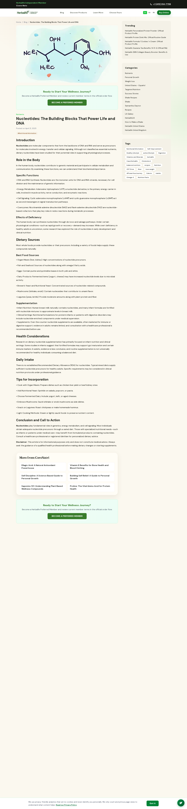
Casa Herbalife (132, 161)
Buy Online (164, 12)
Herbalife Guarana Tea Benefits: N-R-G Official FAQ (146, 48)
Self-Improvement (154, 149)
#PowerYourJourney (134, 173)
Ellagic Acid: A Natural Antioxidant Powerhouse (38, 466)
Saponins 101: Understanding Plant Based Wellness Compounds (42, 487)
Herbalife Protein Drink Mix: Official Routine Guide (145, 37)
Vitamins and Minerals (135, 157)
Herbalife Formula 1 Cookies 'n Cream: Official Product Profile (144, 42)
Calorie (149, 173)
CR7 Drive (130, 169)
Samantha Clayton (133, 106)
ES (149, 13)
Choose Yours (115, 12)
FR (154, 13)
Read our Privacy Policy (66, 805)
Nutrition (157, 165)
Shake (127, 102)
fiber (140, 169)
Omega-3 (130, 177)
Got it (153, 803)
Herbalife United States (135, 126)
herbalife (150, 157)
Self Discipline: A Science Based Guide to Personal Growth (42, 477)
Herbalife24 (130, 118)
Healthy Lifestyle (133, 153)
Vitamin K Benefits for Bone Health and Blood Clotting (89, 466)
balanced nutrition (133, 165)
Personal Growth (132, 77)
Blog (62, 12)
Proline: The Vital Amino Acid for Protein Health (90, 487)
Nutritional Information (135, 149)
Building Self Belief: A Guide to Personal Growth (89, 477)
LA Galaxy (129, 114)
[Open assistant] (180, 802)
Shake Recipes (131, 97)
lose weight (150, 169)
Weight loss (130, 81)
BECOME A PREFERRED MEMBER (67, 102)
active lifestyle (148, 153)
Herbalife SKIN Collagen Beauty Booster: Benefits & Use (146, 53)
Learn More (98, 12)
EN (145, 13)
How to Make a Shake (134, 122)
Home (18, 22)
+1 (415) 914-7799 (162, 4)
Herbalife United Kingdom (135, 130)
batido (158, 173)
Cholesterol (146, 161)
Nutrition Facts (143, 177)
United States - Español (135, 85)
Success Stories (132, 93)
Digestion (162, 153)
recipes (147, 165)
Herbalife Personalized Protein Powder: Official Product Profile (144, 32)
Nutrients (20, 114)
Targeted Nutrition (132, 89)
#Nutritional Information (27, 133)
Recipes (128, 110)
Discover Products (78, 12)
